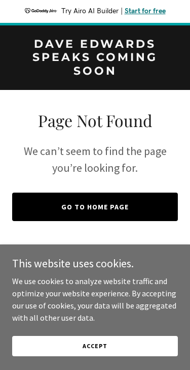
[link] (95, 72)
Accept (95, 346)
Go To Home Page (95, 206)
